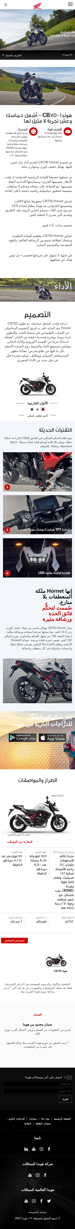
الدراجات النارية (17, 1119)
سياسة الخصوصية (37, 1212)
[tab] (56, 961)
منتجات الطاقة (43, 1124)
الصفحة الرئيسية (62, 1119)
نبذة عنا (45, 1119)
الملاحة (27, 1124)
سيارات (33, 1119)
